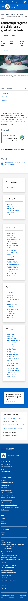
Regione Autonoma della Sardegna (10, 2)
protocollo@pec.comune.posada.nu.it (10, 559)
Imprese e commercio (6, 500)
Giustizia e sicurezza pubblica (8, 497)
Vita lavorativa (5, 510)
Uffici (2, 469)
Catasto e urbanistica (6, 490)
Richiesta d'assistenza (7, 570)
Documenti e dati (5, 472)
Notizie (13, 14)
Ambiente (3, 480)
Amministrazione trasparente (8, 573)
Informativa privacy (6, 575)
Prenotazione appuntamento (8, 565)
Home (2, 14)
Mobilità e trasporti (6, 502)
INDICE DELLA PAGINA (6, 88)
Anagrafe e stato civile (7, 483)
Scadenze (3, 523)
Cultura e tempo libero (7, 492)
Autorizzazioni (4, 487)
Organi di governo (5, 464)
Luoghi (3, 532)
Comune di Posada (9, 135)
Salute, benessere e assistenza (9, 505)
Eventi (2, 534)
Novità (7, 14)
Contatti (11, 597)
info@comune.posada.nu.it (11, 555)
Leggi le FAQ (4, 563)
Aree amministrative (6, 467)
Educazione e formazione (7, 495)
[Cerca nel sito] (24, 7)
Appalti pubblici (5, 485)
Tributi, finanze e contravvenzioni (10, 507)
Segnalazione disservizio (7, 568)
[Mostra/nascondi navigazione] (3, 6)
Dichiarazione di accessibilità (8, 580)
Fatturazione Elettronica (7, 595)
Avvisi (2, 521)
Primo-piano (20, 14)
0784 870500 (9, 552)
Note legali (4, 577)
